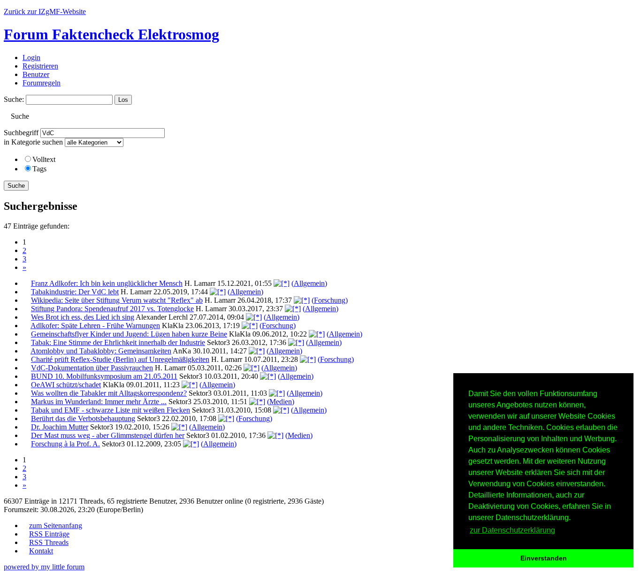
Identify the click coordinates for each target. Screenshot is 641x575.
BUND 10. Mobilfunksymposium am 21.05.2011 (104, 376)
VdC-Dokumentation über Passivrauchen (92, 368)
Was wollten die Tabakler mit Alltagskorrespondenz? (109, 393)
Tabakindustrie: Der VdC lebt (75, 292)
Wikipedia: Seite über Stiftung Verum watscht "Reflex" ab (117, 300)
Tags (39, 169)
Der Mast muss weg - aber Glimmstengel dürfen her (107, 435)
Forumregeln (42, 83)
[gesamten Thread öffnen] (282, 283)
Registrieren (40, 66)
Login (31, 57)
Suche (16, 185)
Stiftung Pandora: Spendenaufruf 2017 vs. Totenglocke (112, 309)
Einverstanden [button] (543, 558)
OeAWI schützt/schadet (66, 385)
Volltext (43, 159)
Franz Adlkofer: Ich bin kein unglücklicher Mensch (107, 283)
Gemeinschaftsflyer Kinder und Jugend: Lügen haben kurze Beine (129, 334)
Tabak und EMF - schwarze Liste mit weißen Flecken (110, 410)
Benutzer (36, 74)
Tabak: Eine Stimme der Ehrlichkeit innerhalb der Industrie (118, 342)
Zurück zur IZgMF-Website (45, 11)
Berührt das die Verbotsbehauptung (83, 418)
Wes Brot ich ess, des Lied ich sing (82, 317)
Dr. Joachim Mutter (59, 427)
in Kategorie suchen (33, 142)
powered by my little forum (44, 567)
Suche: (14, 99)
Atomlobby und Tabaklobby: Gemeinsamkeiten (101, 351)
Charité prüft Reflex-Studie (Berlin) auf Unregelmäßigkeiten (120, 359)
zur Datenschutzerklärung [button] (512, 530)
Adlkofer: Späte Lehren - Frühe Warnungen (95, 326)
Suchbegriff (21, 133)
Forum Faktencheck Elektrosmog (111, 34)
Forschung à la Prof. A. (65, 444)
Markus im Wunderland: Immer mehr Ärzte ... (99, 402)
